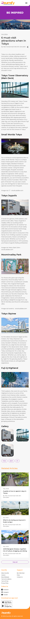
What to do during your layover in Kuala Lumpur (14, 521)
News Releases (5, 577)
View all (15, 562)
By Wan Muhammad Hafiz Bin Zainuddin (12, 496)
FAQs (18, 575)
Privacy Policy (4, 583)
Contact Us (19, 577)
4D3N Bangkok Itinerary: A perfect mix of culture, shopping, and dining (15, 550)
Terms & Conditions (6, 579)
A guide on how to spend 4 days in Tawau (14, 492)
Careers (3, 575)
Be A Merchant (20, 573)
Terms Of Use (4, 581)
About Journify (5, 573)
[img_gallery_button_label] (7, 435)
